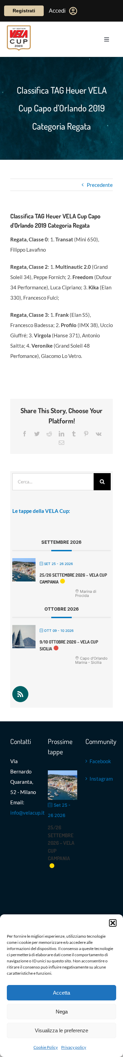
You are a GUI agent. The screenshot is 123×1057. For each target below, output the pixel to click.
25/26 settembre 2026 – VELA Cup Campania (61, 843)
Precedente (100, 185)
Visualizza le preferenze (61, 1030)
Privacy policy (73, 1047)
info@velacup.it (27, 812)
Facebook (99, 761)
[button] (112, 923)
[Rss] (20, 694)
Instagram (99, 779)
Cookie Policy (45, 1047)
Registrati (24, 10)
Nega (62, 1011)
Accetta (61, 993)
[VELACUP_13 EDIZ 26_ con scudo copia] (19, 28)
